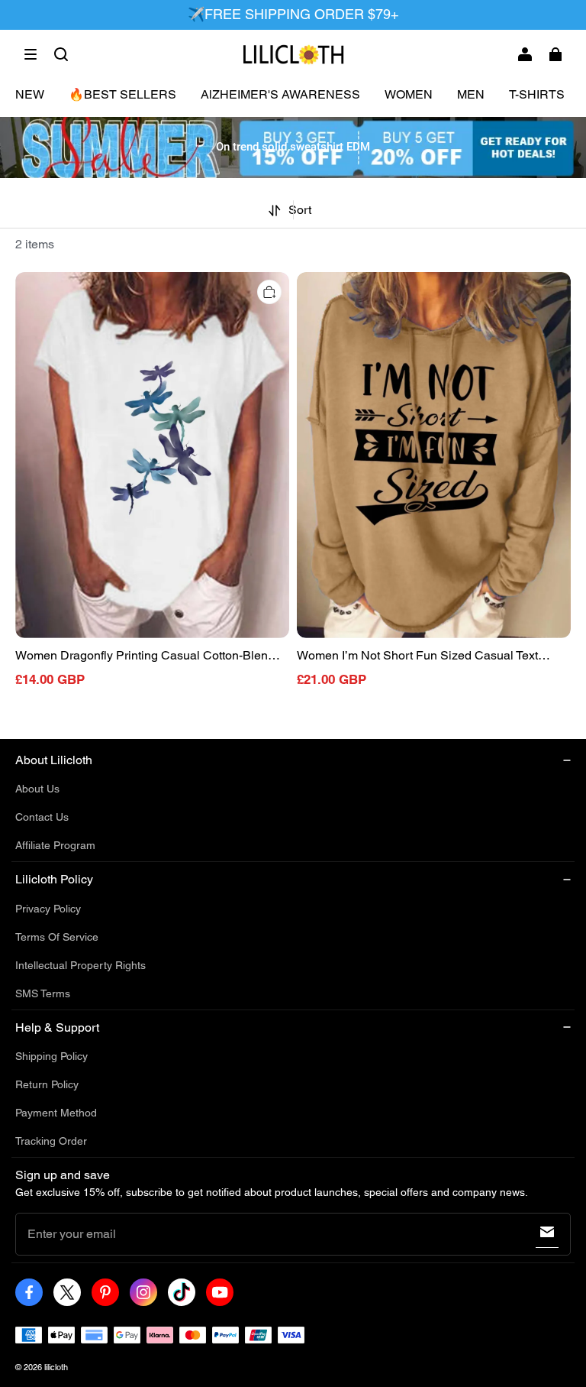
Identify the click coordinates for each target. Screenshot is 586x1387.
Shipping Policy (51, 1056)
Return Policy (47, 1084)
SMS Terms (42, 993)
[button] (30, 54)
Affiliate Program (55, 845)
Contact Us (42, 817)
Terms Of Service (56, 937)
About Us (37, 789)
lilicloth (56, 1367)
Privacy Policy (48, 909)
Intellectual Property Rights (80, 965)
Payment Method (56, 1113)
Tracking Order (51, 1141)
